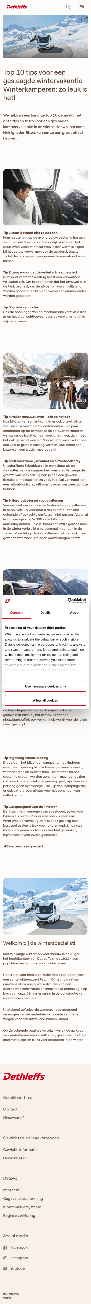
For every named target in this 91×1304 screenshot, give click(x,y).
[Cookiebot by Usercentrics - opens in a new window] (67, 601)
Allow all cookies (45, 700)
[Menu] (79, 7)
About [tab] (74, 612)
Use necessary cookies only (45, 686)
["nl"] (17, 6)
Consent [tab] (16, 612)
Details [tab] (45, 612)
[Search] (68, 7)
